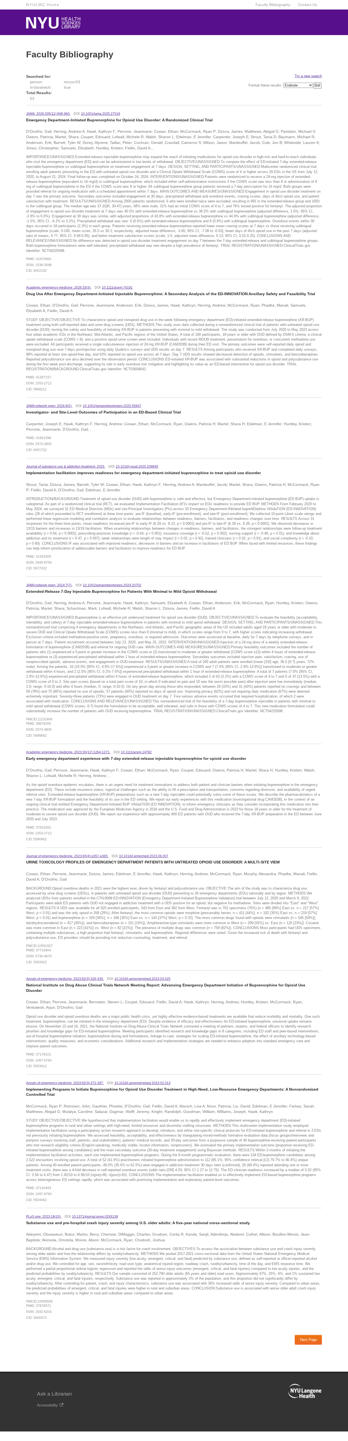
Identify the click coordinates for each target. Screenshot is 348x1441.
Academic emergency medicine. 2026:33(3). (58, 287)
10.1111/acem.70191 (117, 287)
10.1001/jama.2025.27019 (100, 113)
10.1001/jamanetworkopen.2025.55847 (112, 406)
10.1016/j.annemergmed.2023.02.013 (142, 1083)
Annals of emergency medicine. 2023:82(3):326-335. (65, 978)
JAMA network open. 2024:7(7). (49, 585)
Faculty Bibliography (273, 4)
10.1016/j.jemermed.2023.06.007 (143, 856)
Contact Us (307, 4)
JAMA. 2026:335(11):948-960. (48, 113)
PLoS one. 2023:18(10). (43, 1216)
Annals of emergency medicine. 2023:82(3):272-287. (65, 1083)
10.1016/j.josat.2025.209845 (137, 466)
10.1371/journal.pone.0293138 (95, 1216)
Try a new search (308, 76)
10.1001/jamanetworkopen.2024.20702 (112, 585)
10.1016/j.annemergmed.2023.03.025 (142, 978)
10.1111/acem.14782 (136, 752)
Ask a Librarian (54, 1394)
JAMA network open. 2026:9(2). (49, 406)
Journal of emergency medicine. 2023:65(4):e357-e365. (67, 856)
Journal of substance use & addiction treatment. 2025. (65, 466)
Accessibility (47, 1405)
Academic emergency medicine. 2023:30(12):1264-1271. (68, 752)
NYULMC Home (43, 4)
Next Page (308, 1340)
